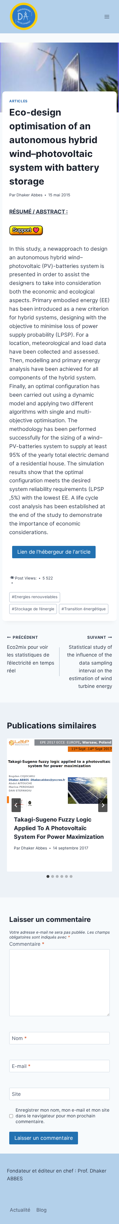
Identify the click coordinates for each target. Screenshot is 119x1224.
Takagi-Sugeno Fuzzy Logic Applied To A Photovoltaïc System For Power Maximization (59, 828)
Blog (41, 1210)
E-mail (21, 1066)
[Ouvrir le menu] (106, 16)
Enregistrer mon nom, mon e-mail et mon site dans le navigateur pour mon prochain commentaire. (62, 1115)
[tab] (48, 876)
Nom (19, 1038)
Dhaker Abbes (29, 195)
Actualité (20, 1210)
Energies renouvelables (34, 596)
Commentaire (26, 944)
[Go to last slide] (16, 805)
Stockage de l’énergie (33, 609)
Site (16, 1094)
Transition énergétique (84, 609)
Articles (18, 101)
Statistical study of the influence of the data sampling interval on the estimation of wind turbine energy (89, 662)
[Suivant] (102, 805)
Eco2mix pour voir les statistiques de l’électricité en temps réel (30, 654)
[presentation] (59, 773)
